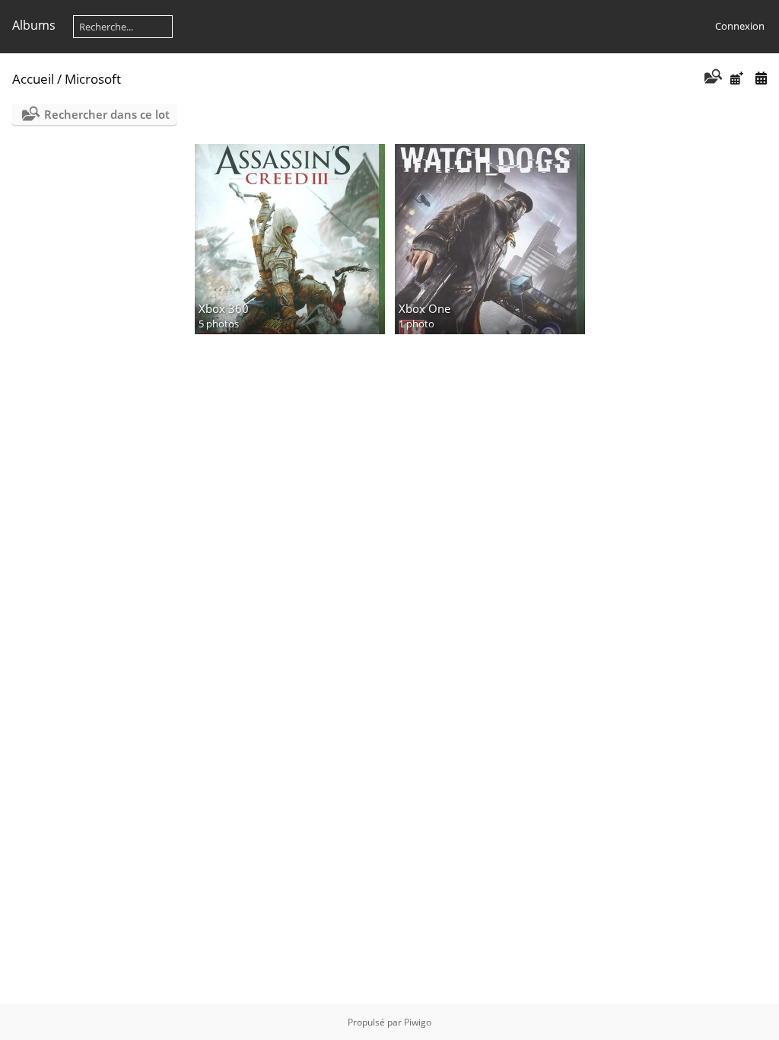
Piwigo (417, 1022)
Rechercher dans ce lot (107, 114)
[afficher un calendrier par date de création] (761, 78)
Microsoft (93, 79)
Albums (34, 25)
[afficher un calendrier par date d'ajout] (736, 78)
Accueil (33, 79)
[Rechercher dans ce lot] (711, 78)
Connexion (740, 26)
